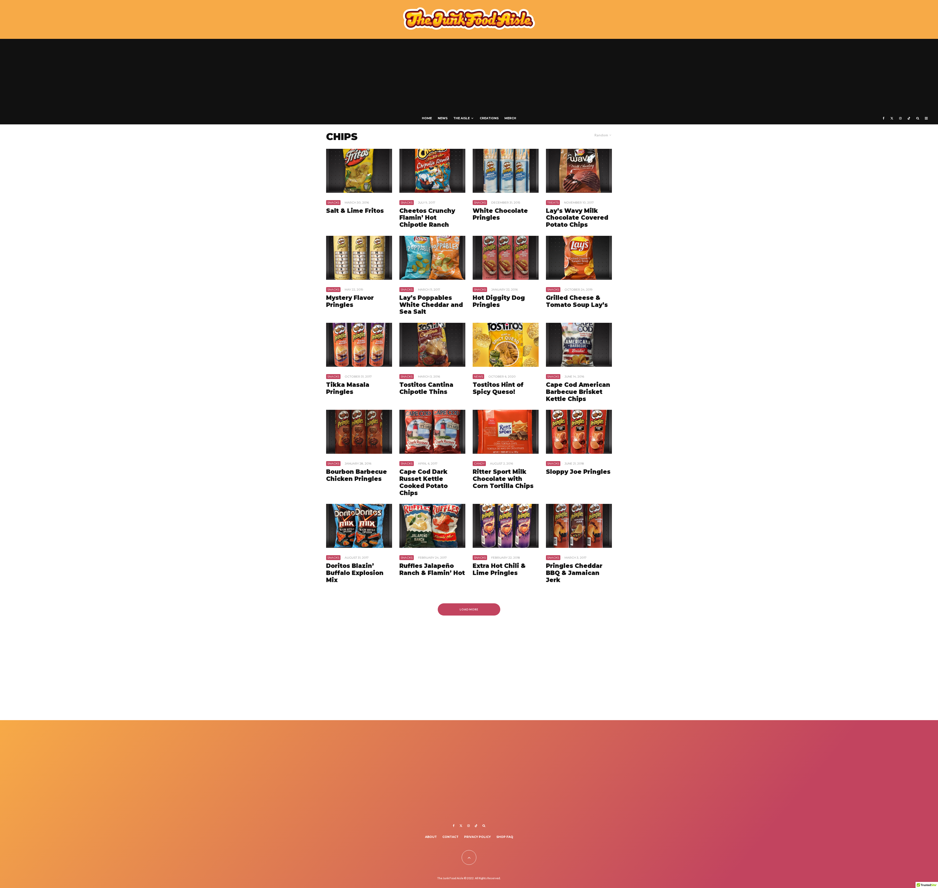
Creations (489, 118)
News (443, 118)
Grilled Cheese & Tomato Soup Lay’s (577, 301)
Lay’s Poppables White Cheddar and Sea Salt (431, 304)
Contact (450, 837)
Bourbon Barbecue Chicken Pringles (356, 475)
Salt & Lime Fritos (355, 210)
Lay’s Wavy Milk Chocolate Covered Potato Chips (577, 217)
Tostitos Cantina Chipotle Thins (426, 388)
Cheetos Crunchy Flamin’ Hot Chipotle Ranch (427, 217)
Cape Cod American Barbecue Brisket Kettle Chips (578, 391)
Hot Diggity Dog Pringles (499, 301)
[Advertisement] (469, 75)
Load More (469, 609)
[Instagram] (900, 118)
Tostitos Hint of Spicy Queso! (498, 388)
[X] (891, 118)
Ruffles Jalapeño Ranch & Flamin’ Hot (432, 569)
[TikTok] (909, 118)
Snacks (333, 202)
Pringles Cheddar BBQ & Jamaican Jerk (574, 573)
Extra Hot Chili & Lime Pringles (499, 569)
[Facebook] (883, 118)
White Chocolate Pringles (500, 214)
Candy (479, 463)
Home (427, 118)
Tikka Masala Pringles (347, 388)
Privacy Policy (477, 837)
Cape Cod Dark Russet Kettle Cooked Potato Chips (423, 482)
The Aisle (461, 118)
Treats (553, 202)
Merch (510, 118)
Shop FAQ (504, 837)
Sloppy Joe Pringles (578, 471)
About (431, 837)
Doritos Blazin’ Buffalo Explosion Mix (355, 573)
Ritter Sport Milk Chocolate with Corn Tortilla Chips (503, 478)
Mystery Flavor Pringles (350, 301)
